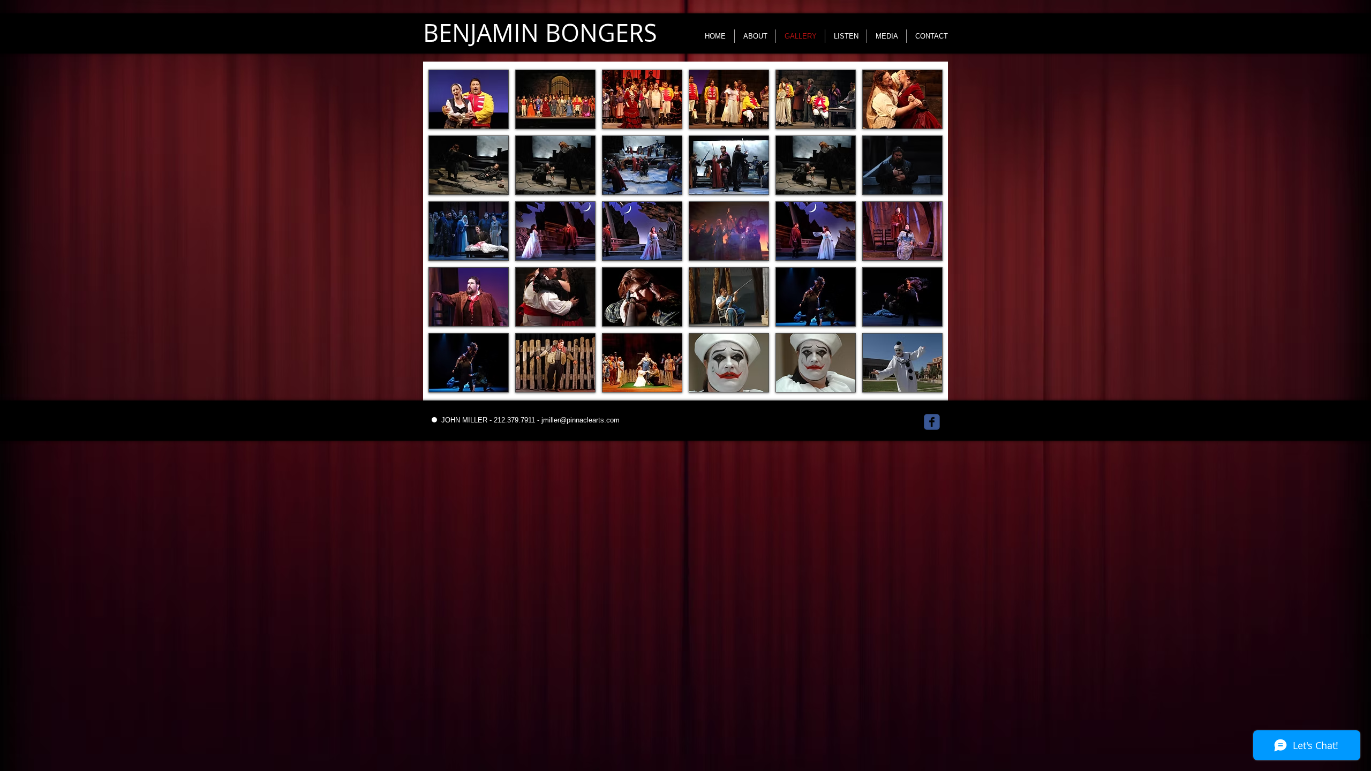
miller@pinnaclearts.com (581, 420)
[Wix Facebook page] (932, 422)
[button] (468, 99)
